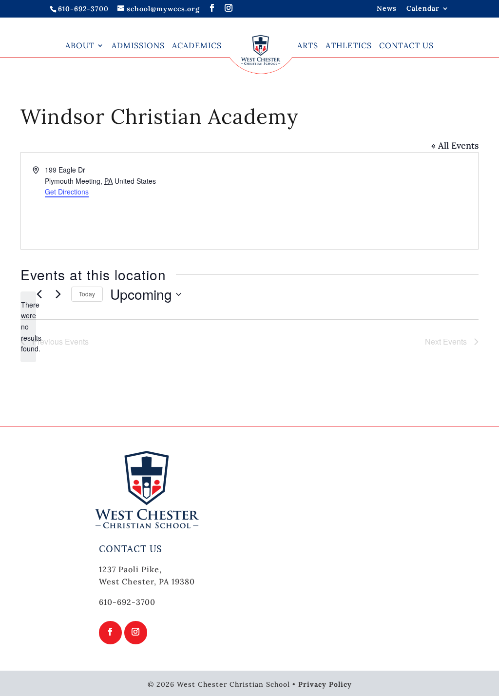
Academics (197, 45)
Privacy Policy (325, 684)
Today (87, 294)
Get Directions (67, 191)
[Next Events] (58, 294)
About (80, 45)
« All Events (455, 145)
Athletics (349, 45)
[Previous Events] (39, 294)
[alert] (28, 326)
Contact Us (406, 45)
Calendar (423, 9)
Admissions (138, 45)
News (387, 9)
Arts (307, 45)
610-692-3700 (83, 8)
